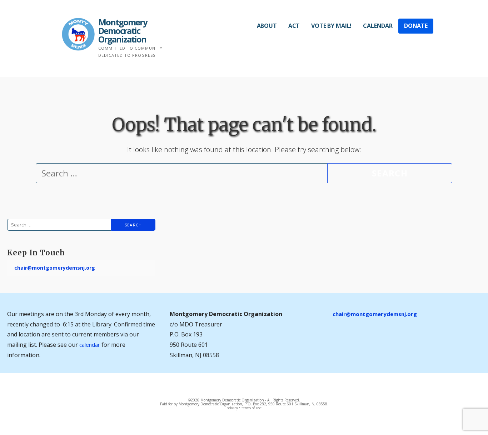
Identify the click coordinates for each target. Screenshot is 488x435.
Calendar (378, 26)
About (267, 26)
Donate (416, 26)
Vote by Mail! (331, 26)
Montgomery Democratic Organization (122, 30)
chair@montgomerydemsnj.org (54, 267)
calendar (89, 344)
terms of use (251, 407)
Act (294, 26)
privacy (232, 407)
